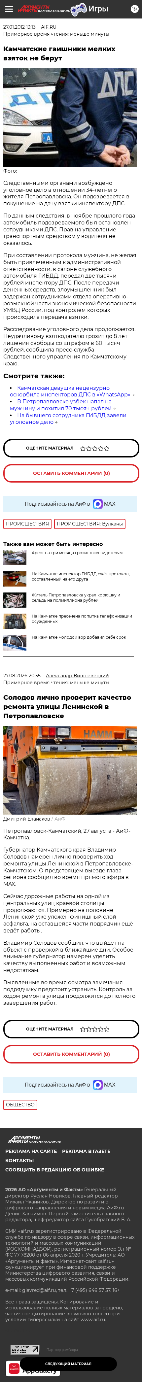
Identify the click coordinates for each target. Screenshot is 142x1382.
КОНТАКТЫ (19, 1160)
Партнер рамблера (62, 1350)
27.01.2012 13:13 (19, 27)
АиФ (59, 819)
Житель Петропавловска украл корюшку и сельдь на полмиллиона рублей (76, 597)
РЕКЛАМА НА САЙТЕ (31, 1151)
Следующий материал (68, 1364)
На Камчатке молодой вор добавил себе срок (79, 637)
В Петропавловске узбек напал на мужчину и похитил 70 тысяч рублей (61, 405)
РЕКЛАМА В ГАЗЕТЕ (86, 1151)
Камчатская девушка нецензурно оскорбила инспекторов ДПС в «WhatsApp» (70, 391)
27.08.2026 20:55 (22, 676)
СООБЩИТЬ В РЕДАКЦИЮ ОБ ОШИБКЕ (54, 1170)
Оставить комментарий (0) (71, 473)
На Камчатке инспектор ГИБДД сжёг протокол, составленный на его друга (81, 576)
